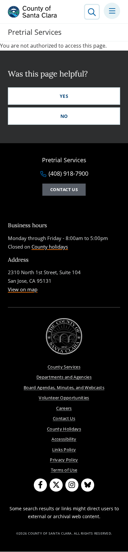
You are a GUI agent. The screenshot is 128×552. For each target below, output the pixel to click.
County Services (64, 367)
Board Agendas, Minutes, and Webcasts (64, 387)
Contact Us (64, 418)
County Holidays (64, 429)
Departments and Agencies (64, 377)
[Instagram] (71, 485)
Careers (64, 408)
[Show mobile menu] (112, 11)
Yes (64, 96)
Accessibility (64, 439)
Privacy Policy (64, 460)
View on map (22, 289)
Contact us (64, 189)
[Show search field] (92, 12)
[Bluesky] (87, 485)
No (64, 116)
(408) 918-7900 (68, 173)
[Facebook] (40, 485)
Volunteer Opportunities (64, 398)
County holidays (50, 246)
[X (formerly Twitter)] (56, 485)
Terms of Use (64, 470)
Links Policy (64, 450)
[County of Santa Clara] (32, 12)
